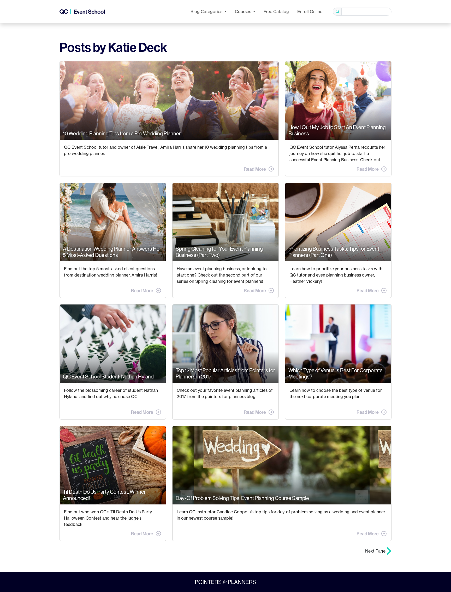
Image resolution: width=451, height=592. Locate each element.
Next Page (376, 551)
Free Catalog (276, 11)
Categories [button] (207, 11)
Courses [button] (243, 11)
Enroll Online (309, 11)
